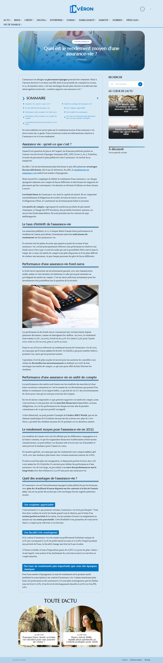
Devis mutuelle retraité (118, 153)
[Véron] (81, 9)
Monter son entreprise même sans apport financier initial (126, 131)
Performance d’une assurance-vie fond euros (41, 112)
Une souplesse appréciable (75, 108)
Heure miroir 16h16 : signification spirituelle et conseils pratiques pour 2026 (82, 639)
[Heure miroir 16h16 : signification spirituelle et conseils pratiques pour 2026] (82, 626)
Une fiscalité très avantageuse (77, 112)
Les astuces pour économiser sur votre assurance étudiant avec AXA (126, 108)
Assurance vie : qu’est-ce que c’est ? (37, 104)
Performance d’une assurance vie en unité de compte (41, 117)
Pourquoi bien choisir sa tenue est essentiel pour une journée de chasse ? (39, 639)
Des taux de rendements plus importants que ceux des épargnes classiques (80, 117)
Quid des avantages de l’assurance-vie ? (78, 104)
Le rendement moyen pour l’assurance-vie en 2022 (41, 123)
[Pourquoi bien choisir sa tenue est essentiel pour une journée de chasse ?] (39, 626)
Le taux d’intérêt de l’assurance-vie (37, 108)
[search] (142, 9)
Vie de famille (82, 42)
